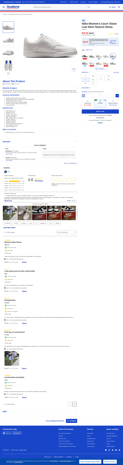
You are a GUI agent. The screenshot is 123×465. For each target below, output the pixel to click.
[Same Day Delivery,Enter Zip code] (113, 103)
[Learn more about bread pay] (100, 123)
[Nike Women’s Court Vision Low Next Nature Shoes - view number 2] (8, 40)
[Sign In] (110, 7)
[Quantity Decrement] (83, 95)
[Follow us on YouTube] (113, 450)
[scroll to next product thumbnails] (8, 73)
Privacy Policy (53, 461)
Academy (5, 14)
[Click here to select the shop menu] (4, 7)
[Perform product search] (88, 7)
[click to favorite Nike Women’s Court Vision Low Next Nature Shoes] (74, 69)
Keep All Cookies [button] (110, 462)
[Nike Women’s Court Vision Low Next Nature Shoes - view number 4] (8, 65)
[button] (114, 42)
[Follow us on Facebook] (106, 450)
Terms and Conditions (66, 461)
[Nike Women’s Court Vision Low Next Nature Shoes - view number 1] (8, 27)
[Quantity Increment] (117, 95)
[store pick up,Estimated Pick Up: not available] (88, 103)
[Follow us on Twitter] (109, 450)
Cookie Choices (19, 462)
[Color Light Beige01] (106, 56)
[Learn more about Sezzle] (100, 118)
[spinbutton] (100, 95)
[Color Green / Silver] (92, 56)
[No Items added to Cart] (119, 7)
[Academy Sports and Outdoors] (13, 7)
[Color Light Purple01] (99, 63)
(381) (118, 33)
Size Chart (116, 72)
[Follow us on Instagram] (116, 450)
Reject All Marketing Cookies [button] (90, 462)
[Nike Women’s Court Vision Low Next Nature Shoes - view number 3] (8, 52)
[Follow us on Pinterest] (119, 450)
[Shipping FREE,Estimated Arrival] (100, 103)
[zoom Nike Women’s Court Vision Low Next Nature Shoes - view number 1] (50, 45)
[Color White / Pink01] (113, 63)
